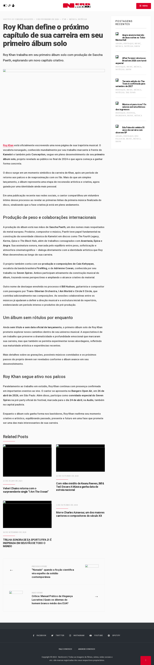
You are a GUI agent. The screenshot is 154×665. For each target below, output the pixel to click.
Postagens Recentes (124, 23)
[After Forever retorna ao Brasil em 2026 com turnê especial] (117, 56)
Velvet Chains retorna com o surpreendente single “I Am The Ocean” (25, 490)
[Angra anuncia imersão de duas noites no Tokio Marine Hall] (117, 33)
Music (138, 44)
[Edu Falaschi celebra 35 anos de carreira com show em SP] (117, 126)
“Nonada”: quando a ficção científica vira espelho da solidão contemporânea (53, 571)
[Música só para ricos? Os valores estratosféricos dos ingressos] (117, 103)
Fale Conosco (65, 649)
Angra (119, 44)
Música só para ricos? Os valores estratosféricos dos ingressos (131, 107)
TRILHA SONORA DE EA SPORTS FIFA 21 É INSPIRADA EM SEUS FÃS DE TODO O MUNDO (27, 543)
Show (137, 46)
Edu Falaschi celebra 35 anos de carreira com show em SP (130, 130)
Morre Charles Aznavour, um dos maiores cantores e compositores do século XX (80, 514)
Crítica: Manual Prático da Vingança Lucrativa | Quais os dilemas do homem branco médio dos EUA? (52, 598)
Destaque (128, 44)
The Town (131, 93)
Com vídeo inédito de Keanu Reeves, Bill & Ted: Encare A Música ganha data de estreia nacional (80, 486)
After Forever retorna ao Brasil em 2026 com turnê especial (131, 60)
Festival (131, 113)
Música (73, 19)
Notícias (82, 19)
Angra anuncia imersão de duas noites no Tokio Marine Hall (130, 37)
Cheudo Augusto (24, 19)
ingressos (121, 116)
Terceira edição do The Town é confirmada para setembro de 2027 (130, 84)
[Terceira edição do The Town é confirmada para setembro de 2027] (117, 80)
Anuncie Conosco (86, 649)
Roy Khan (8, 145)
